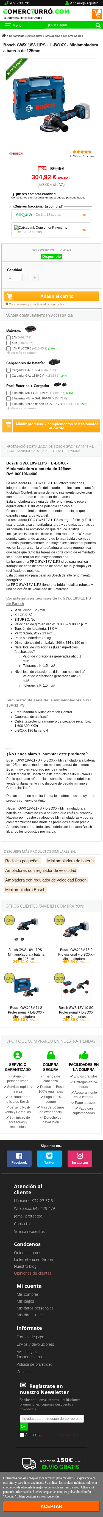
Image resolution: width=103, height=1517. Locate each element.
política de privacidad (60, 1434)
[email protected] (28, 1216)
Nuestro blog (25, 1266)
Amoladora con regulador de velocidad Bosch (46, 880)
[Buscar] (98, 25)
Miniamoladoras (73, 35)
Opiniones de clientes (33, 1273)
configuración (50, 1496)
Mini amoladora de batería (70, 860)
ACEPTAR (51, 1506)
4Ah (14, 343)
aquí (91, 1487)
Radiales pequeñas (22, 860)
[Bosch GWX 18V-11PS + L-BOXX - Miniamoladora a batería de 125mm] (51, 146)
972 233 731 (20, 3)
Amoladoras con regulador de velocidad (40, 870)
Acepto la (51, 1435)
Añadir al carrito (57, 296)
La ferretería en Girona (33, 1259)
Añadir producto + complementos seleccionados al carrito (56, 425)
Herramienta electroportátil (25, 35)
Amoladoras (52, 35)
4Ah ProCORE (21, 348)
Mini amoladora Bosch (25, 889)
